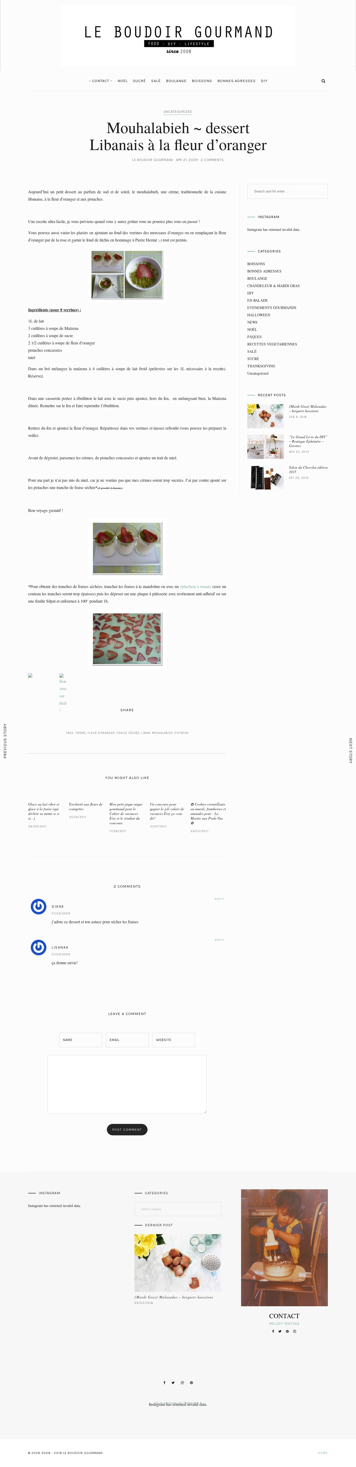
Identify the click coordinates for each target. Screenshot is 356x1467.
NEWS (252, 322)
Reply (219, 899)
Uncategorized (177, 112)
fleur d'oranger (101, 733)
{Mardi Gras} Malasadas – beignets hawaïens (307, 408)
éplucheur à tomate (195, 586)
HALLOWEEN (258, 314)
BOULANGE (176, 81)
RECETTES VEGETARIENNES (272, 344)
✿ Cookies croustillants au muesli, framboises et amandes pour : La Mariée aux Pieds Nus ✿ (208, 813)
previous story (5, 740)
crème (81, 733)
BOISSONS (202, 81)
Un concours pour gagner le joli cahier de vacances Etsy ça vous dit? (167, 811)
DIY (264, 81)
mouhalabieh (162, 733)
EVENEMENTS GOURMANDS (271, 307)
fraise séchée (128, 733)
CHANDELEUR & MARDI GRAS (273, 285)
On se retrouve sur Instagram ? (178, 1402)
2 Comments (212, 160)
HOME (323, 1453)
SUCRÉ (139, 81)
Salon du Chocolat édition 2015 (308, 469)
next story (350, 751)
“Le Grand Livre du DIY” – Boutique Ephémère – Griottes (308, 441)
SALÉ (156, 81)
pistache (182, 733)
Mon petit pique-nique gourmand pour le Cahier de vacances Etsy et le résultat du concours (125, 813)
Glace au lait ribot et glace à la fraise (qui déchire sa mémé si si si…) (43, 811)
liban (146, 733)
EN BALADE (257, 300)
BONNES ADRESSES (236, 81)
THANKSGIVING (261, 365)
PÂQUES (254, 336)
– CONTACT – (100, 81)
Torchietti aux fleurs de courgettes (85, 806)
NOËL (123, 81)
